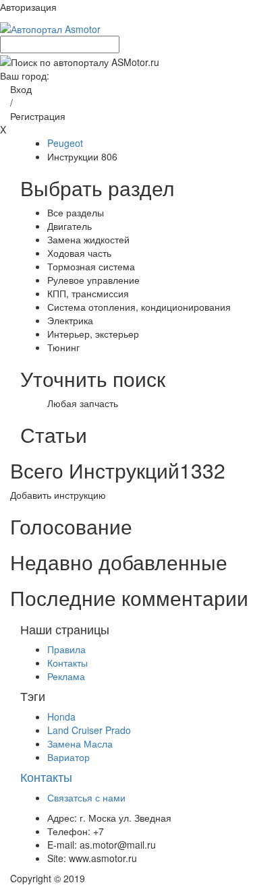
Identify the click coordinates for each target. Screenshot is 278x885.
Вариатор (68, 757)
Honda (61, 716)
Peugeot (65, 143)
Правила (66, 649)
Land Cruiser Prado (89, 730)
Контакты (67, 662)
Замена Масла (80, 743)
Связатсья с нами (86, 797)
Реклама (66, 676)
